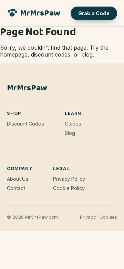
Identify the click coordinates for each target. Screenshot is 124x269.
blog (87, 54)
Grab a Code (94, 13)
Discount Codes (25, 124)
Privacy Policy (69, 179)
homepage (14, 54)
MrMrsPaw (40, 13)
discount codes (50, 54)
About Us (17, 179)
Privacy (88, 217)
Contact (16, 188)
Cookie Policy (69, 188)
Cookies (108, 217)
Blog (70, 133)
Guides (73, 124)
